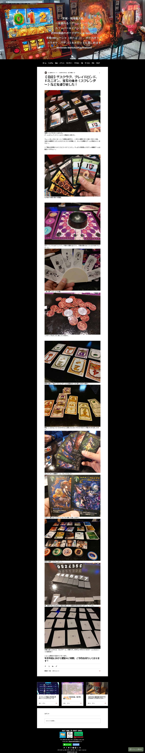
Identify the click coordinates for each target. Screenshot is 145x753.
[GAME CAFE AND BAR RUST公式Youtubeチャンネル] (68, 747)
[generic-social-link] (66, 747)
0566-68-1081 (66, 739)
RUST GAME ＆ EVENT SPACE (72, 731)
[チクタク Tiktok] (73, 747)
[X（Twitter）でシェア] (49, 666)
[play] (142, 58)
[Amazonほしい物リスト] (78, 747)
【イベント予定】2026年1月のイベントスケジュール (47, 697)
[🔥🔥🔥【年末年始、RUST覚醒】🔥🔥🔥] (72, 688)
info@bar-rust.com (79, 739)
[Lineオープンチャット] (75, 747)
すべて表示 (105, 679)
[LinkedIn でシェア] (52, 666)
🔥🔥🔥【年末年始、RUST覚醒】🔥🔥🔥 (72, 697)
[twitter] (64, 747)
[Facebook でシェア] (45, 666)
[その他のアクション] (99, 73)
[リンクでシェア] (56, 666)
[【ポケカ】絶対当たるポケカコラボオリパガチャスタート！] (97, 688)
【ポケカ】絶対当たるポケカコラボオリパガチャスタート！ (97, 697)
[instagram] (71, 747)
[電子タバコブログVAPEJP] (80, 747)
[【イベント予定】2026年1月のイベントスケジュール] (48, 688)
